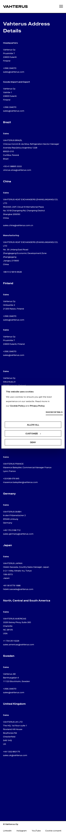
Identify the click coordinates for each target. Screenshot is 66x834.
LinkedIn (7, 831)
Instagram (22, 831)
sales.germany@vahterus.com (18, 534)
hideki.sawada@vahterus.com (18, 589)
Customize (31, 433)
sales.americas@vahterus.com (18, 644)
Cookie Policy (17, 406)
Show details (54, 412)
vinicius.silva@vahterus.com (17, 170)
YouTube (36, 831)
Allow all (33, 424)
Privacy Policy (37, 406)
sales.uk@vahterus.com (15, 755)
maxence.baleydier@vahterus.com (20, 482)
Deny (33, 442)
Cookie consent (53, 831)
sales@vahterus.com (13, 72)
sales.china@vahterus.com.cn (18, 225)
